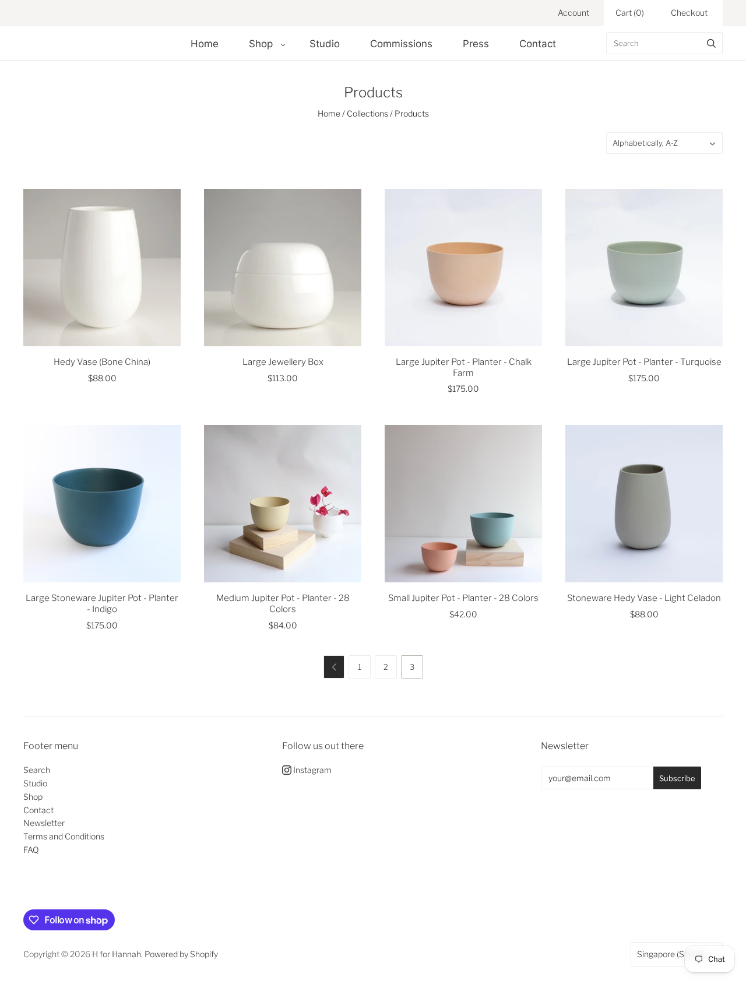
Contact (537, 44)
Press (476, 44)
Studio (324, 44)
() (629, 12)
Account (573, 12)
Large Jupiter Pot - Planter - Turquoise (644, 362)
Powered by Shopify (181, 954)
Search (36, 770)
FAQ (31, 850)
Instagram (311, 770)
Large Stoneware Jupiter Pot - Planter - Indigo (102, 603)
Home (205, 44)
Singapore (671, 954)
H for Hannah (116, 954)
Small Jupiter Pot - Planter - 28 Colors (463, 598)
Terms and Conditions (63, 836)
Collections (367, 113)
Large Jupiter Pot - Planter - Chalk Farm (464, 367)
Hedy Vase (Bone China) (102, 362)
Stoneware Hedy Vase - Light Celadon (644, 598)
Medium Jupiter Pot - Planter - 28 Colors (283, 603)
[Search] (711, 43)
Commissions (401, 44)
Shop (261, 44)
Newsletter (44, 823)
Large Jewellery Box (282, 362)
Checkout (689, 12)
